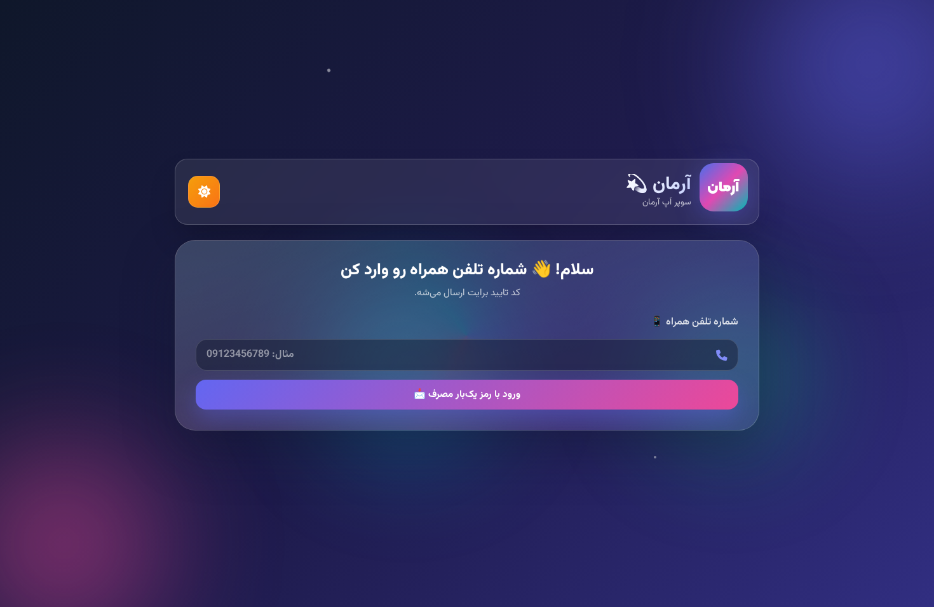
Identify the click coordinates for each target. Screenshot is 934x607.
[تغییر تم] (204, 192)
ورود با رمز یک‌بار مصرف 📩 (467, 394)
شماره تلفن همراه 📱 (694, 322)
